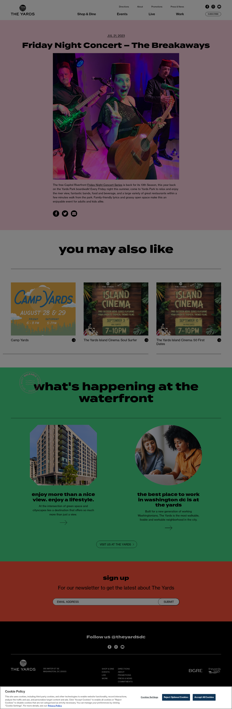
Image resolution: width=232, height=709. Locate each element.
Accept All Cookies (204, 697)
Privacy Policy (55, 705)
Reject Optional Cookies (176, 697)
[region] (116, 697)
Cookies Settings (149, 697)
